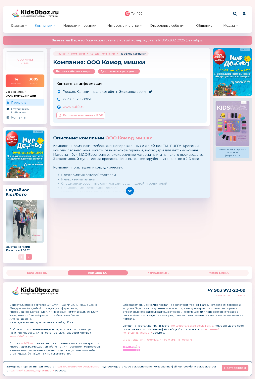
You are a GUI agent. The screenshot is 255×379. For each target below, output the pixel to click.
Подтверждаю (235, 368)
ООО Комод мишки (129, 138)
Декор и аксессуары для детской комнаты (120, 71)
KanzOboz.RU (37, 273)
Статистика (20, 110)
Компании (44, 25)
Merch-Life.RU (219, 273)
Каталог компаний (102, 53)
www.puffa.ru (74, 107)
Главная (17, 25)
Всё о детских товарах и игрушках (39, 16)
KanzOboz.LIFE (158, 273)
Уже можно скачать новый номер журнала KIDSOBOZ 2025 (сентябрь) (127, 40)
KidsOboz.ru (28, 343)
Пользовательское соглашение (191, 325)
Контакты (18, 117)
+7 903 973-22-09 (226, 290)
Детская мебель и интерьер (74, 71)
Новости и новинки (80, 25)
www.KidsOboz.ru (21, 336)
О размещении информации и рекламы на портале (157, 339)
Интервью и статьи (123, 25)
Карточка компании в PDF (83, 115)
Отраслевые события (167, 25)
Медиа (229, 25)
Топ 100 (136, 13)
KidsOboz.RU (97, 273)
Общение (204, 25)
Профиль (18, 102)
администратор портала (230, 295)
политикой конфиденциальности (31, 370)
